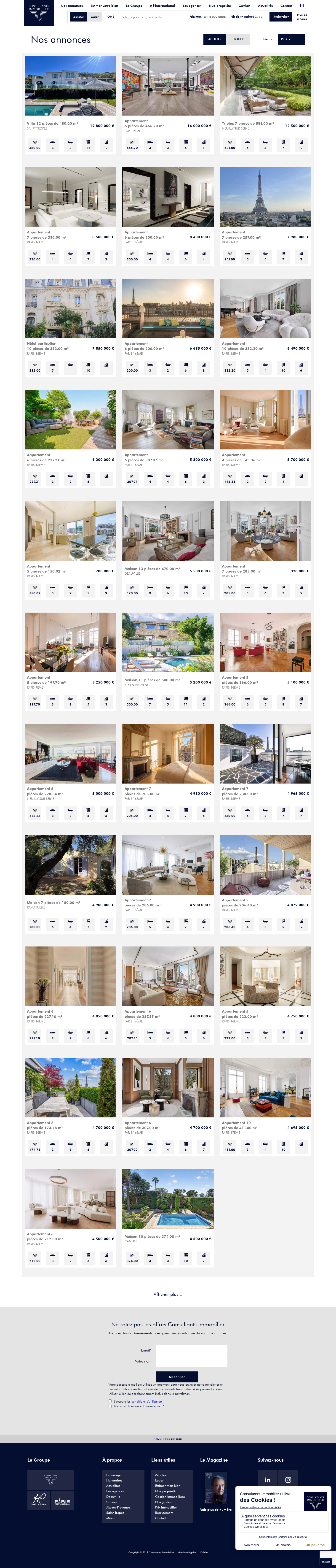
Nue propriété (220, 6)
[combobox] (151, 17)
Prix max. (195, 17)
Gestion (244, 6)
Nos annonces (72, 6)
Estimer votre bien (104, 6)
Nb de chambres (242, 17)
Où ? (111, 17)
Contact (286, 6)
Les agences (192, 6)
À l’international (162, 6)
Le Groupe (134, 6)
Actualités (265, 6)
